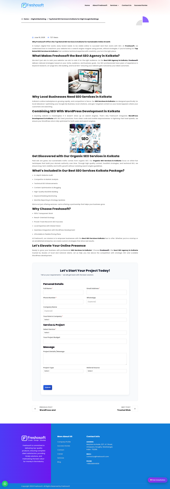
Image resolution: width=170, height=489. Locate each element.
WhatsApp (91, 298)
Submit (48, 387)
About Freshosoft (100, 5)
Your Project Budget (51, 337)
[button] (5, 484)
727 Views (54, 37)
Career (60, 454)
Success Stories (140, 5)
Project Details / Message (53, 352)
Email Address (93, 289)
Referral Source (93, 368)
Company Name (50, 307)
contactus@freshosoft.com (97, 456)
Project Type (48, 368)
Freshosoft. (38, 486)
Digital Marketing (38, 19)
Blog (59, 462)
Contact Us (126, 5)
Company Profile (64, 442)
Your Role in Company (53, 316)
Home (87, 5)
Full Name (48, 289)
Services (113, 5)
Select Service (49, 329)
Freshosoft (133, 60)
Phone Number (50, 298)
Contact (60, 450)
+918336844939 (92, 463)
